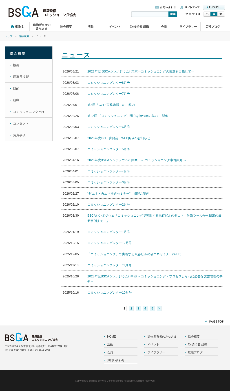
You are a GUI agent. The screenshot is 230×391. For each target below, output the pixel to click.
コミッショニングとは (28, 112)
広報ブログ (213, 26)
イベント (115, 26)
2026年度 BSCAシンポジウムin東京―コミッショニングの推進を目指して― (140, 71)
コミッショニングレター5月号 (108, 149)
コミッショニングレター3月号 (108, 182)
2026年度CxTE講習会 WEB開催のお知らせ (118, 138)
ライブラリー (188, 26)
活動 (90, 26)
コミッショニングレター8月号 (108, 82)
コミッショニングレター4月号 (108, 171)
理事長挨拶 (21, 77)
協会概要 (66, 26)
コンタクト (21, 123)
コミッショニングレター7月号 (108, 93)
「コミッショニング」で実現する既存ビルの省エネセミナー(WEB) (134, 254)
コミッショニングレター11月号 (109, 265)
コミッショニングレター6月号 (108, 127)
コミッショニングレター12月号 (109, 243)
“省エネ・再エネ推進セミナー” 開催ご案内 (118, 193)
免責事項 (19, 135)
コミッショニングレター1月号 (108, 232)
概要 (16, 65)
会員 (164, 26)
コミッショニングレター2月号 (108, 204)
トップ (8, 36)
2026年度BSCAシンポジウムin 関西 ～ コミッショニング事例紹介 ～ (137, 160)
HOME (19, 26)
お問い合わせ (116, 360)
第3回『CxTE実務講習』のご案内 (111, 105)
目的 (16, 88)
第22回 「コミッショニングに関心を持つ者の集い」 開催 (127, 116)
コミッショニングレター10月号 (109, 292)
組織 (16, 100)
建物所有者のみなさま (42, 26)
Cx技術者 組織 (139, 26)
